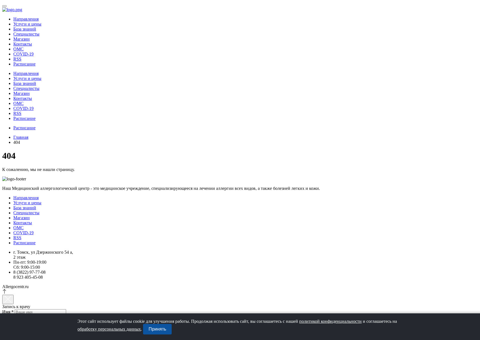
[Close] (8, 299)
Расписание (24, 64)
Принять (157, 329)
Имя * (8, 311)
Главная (20, 137)
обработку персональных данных (109, 329)
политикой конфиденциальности (330, 321)
